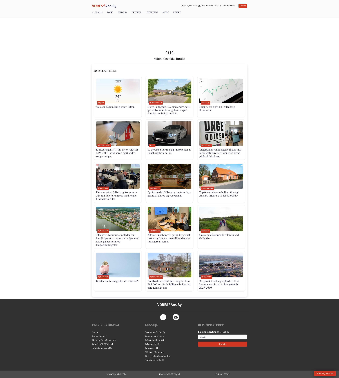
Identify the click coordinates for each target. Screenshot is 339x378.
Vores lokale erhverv (154, 336)
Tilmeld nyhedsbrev (325, 373)
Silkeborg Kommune (154, 352)
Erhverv (122, 12)
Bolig (110, 12)
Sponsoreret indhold (154, 360)
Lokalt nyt (152, 12)
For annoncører (99, 336)
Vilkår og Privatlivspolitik (104, 340)
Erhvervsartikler (152, 348)
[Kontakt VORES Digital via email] (176, 317)
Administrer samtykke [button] (102, 348)
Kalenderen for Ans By (155, 340)
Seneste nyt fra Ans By (155, 332)
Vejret (177, 12)
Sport (165, 12)
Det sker (136, 12)
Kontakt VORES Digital (102, 344)
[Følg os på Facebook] (163, 317)
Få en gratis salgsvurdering (157, 356)
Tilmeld (243, 6)
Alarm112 (97, 12)
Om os (95, 332)
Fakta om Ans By (152, 344)
